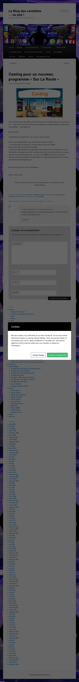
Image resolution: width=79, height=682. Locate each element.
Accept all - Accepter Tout (57, 355)
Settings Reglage (38, 355)
